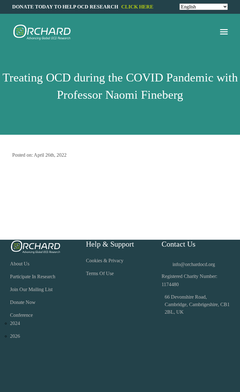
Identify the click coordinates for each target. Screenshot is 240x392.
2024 (15, 323)
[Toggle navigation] (224, 32)
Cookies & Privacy (104, 260)
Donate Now (23, 302)
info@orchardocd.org (193, 264)
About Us (19, 263)
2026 (15, 336)
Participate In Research (32, 276)
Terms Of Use (100, 273)
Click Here (137, 6)
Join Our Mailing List (31, 289)
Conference (21, 315)
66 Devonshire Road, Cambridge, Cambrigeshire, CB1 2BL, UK (197, 304)
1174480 (170, 284)
